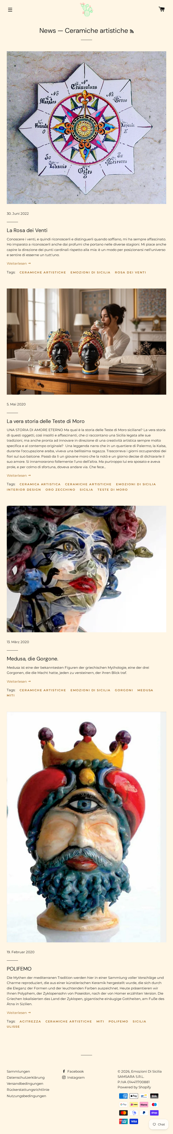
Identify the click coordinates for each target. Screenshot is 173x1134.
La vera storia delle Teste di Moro (46, 421)
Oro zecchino (60, 489)
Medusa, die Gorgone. (32, 658)
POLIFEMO (19, 968)
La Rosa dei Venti (27, 230)
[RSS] (132, 31)
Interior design (24, 489)
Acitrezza (30, 1021)
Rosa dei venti (130, 272)
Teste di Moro (113, 489)
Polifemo (118, 1021)
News (47, 30)
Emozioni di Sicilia (91, 272)
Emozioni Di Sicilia (146, 1071)
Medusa (145, 690)
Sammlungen (18, 1071)
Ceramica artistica (40, 484)
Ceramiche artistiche (43, 272)
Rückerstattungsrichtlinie (28, 1089)
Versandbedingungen (25, 1083)
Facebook (75, 1071)
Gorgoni (124, 690)
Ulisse (13, 1026)
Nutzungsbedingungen (26, 1096)
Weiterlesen (17, 263)
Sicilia (86, 489)
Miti (11, 695)
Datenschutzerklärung (26, 1077)
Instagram (75, 1077)
